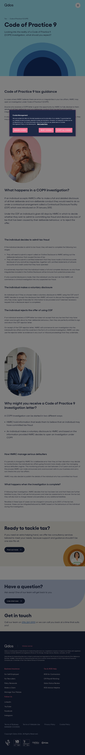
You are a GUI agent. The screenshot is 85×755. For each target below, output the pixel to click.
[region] (42, 123)
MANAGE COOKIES (20, 130)
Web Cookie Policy (42, 124)
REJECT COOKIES (46, 130)
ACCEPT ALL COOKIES (64, 130)
